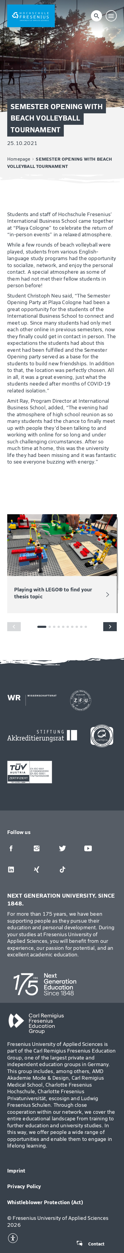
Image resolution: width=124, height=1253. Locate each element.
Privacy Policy (24, 1186)
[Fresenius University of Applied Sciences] (31, 16)
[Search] (96, 16)
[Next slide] (110, 626)
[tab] (49, 627)
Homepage (18, 159)
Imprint (16, 1170)
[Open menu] (111, 16)
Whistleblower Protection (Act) (45, 1202)
